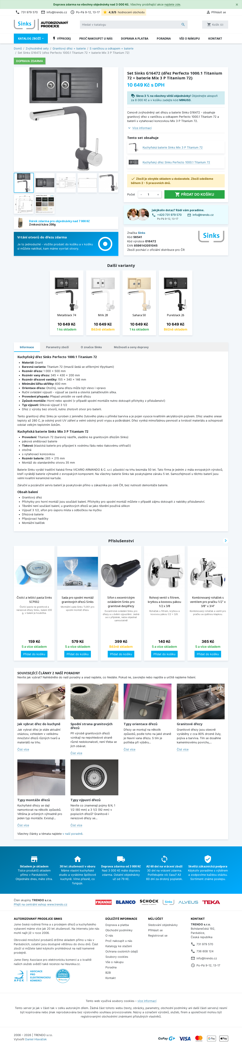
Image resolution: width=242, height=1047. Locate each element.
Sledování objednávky (163, 925)
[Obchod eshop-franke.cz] (103, 902)
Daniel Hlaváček (36, 1039)
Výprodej (61, 38)
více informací (146, 1001)
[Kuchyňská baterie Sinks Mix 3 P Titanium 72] (133, 147)
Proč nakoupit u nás (95, 38)
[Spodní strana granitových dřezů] (94, 702)
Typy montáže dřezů (33, 800)
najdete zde (172, 4)
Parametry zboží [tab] (57, 347)
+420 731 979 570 (169, 215)
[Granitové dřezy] (201, 702)
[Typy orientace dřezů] (147, 702)
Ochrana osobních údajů (121, 951)
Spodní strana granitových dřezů (91, 726)
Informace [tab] (27, 347)
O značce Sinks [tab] (91, 347)
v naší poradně (72, 833)
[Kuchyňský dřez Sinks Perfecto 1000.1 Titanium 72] (133, 162)
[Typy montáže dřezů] (41, 777)
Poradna (164, 38)
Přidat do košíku (194, 194)
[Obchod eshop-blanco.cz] (126, 902)
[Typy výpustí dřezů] (94, 777)
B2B (108, 972)
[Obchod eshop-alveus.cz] (188, 902)
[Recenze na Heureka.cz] (63, 977)
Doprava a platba (134, 38)
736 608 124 (204, 951)
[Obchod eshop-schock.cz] (149, 902)
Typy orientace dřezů (140, 724)
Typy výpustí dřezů (86, 800)
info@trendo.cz (54, 12)
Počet (131, 194)
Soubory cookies (116, 956)
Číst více (23, 749)
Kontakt (215, 38)
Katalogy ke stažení (118, 946)
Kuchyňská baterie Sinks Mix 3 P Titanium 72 (173, 147)
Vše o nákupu (189, 38)
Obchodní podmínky (119, 930)
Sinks (141, 233)
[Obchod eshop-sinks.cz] (168, 902)
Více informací (142, 128)
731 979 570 (26, 12)
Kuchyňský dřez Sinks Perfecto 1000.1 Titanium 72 (176, 162)
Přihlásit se (155, 930)
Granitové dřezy (189, 724)
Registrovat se (157, 935)
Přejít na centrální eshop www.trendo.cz (40, 904)
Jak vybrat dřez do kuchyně (38, 724)
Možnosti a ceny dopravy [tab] (131, 347)
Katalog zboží (29, 38)
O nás (109, 935)
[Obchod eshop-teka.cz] (211, 902)
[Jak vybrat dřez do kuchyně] (41, 702)
